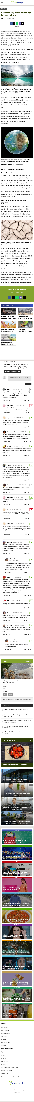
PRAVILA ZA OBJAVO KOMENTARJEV (12, 371)
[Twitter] (14, 23)
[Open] (4, 2)
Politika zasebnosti (6, 1070)
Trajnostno (4, 1036)
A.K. (2, 18)
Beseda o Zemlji (5, 1042)
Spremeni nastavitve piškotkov (9, 1067)
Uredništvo (4, 1055)
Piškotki (3, 1064)
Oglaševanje (4, 1052)
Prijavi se (28, 383)
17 (18, 26)
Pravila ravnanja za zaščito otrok (10, 1077)
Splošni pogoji (5, 1073)
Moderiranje (4, 1061)
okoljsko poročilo (17, 293)
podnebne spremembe (19, 289)
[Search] (31, 2)
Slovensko (4, 1045)
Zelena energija (5, 1033)
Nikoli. (5, 691)
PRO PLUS (4, 1058)
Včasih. (6, 688)
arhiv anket (28, 661)
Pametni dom (5, 1030)
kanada (10, 289)
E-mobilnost (4, 1027)
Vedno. (6, 686)
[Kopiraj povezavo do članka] (22, 23)
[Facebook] (11, 23)
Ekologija (3, 1039)
